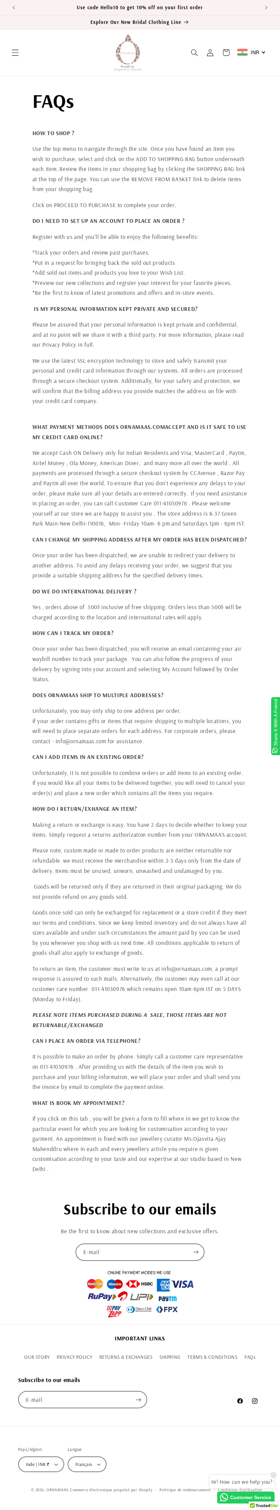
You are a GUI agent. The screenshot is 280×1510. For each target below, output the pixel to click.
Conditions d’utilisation (240, 1489)
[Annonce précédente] (13, 7)
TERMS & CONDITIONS (212, 1357)
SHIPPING (170, 1357)
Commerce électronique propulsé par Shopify (111, 1489)
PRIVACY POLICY (74, 1357)
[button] (15, 52)
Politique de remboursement (185, 1489)
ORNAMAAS (58, 1489)
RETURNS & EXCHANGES (126, 1357)
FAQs (250, 1357)
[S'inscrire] (196, 1252)
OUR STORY (37, 1357)
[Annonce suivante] (266, 7)
